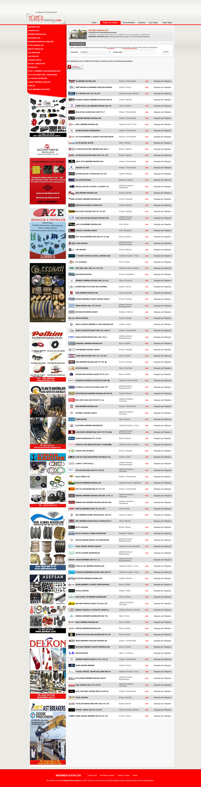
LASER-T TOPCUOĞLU (84, 463)
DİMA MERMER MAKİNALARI (86, 293)
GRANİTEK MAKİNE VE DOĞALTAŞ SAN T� (92, 380)
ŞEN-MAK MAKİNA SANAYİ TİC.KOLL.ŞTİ (91, 603)
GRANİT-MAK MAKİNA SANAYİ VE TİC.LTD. (92, 374)
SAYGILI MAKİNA (82, 591)
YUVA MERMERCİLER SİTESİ (39, 89)
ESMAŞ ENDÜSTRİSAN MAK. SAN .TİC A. (91, 337)
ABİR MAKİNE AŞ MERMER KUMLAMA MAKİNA (93, 87)
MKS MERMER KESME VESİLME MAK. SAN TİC (93, 515)
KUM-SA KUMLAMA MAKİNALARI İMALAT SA (93, 457)
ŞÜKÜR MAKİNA (81, 653)
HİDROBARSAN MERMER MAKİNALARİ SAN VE (93, 393)
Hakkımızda (92, 775)
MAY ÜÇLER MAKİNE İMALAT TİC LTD (90, 489)
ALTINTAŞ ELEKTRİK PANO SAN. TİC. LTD (91, 155)
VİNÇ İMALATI (33, 56)
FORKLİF (31, 86)
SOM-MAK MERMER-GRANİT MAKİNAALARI (92, 647)
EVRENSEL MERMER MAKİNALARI (88, 343)
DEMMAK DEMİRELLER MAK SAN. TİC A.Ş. (92, 280)
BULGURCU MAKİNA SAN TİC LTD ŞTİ (90, 211)
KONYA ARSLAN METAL (84, 451)
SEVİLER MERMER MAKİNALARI (87, 628)
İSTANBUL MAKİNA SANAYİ (86, 413)
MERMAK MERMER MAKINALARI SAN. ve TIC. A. (94, 495)
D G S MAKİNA (81, 262)
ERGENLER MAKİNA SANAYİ (86, 312)
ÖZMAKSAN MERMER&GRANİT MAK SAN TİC (93, 572)
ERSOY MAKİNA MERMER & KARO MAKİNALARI (94, 324)
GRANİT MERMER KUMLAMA (39, 82)
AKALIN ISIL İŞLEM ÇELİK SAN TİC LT (90, 112)
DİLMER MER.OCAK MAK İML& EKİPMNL (91, 287)
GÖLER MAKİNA (81, 368)
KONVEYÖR (32, 67)
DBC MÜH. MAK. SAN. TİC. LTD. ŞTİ (89, 268)
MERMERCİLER (34, 27)
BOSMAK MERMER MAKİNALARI (88, 199)
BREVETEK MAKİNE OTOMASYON (88, 205)
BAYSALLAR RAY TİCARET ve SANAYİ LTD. (92, 186)
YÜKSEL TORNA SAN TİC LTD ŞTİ (88, 710)
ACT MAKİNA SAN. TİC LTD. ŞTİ (87, 93)
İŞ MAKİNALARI (34, 38)
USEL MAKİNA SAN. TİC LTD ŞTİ (87, 685)
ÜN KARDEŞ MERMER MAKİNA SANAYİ (90, 678)
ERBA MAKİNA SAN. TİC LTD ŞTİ (88, 306)
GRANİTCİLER (33, 30)
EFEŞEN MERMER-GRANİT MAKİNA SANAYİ (92, 299)
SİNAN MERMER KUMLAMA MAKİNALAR (91, 641)
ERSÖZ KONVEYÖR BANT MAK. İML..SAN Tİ (92, 330)
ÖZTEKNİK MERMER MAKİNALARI (88, 578)
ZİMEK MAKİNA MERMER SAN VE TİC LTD (91, 716)
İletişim (135, 775)
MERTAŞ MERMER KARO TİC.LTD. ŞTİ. (90, 509)
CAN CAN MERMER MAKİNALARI (88, 224)
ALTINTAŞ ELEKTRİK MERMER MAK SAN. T (92, 149)
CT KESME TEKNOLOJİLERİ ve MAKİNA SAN (92, 256)
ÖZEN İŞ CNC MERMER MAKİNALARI (89, 566)
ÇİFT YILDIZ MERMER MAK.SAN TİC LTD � (92, 237)
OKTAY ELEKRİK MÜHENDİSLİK (87, 553)
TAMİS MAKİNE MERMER (85, 665)
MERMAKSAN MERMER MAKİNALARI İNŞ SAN (93, 502)
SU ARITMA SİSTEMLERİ (37, 78)
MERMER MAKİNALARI (37, 34)
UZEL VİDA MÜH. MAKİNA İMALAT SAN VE (91, 691)
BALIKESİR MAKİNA (83, 180)
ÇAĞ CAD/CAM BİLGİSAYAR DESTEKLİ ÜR (92, 218)
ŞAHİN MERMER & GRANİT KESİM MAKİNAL (92, 584)
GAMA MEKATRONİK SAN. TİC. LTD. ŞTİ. (91, 356)
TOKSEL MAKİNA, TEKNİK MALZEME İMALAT (93, 671)
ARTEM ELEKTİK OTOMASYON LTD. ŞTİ (91, 174)
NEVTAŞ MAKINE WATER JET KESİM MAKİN (92, 540)
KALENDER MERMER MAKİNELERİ (88, 425)
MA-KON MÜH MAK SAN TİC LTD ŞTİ (89, 470)
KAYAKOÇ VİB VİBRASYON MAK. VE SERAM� (93, 444)
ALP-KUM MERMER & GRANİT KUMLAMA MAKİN (94, 137)
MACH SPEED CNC (82, 477)
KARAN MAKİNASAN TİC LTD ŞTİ (88, 438)
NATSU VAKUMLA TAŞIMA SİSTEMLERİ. (90, 533)
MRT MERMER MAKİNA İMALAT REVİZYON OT (93, 521)
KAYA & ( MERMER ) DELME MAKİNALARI (44, 71)
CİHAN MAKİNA (81, 243)
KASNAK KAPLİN (34, 60)
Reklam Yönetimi (124, 775)
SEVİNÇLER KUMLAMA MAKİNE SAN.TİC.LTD (93, 634)
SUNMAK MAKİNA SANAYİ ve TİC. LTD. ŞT (91, 659)
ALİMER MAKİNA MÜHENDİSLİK (87, 130)
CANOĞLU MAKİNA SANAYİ (86, 230)
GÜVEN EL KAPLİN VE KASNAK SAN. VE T (91, 387)
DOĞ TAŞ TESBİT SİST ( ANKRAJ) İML (43, 75)
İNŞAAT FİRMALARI (35, 49)
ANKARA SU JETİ (82, 167)
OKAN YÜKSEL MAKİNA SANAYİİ (88, 546)
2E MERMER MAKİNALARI (85, 81)
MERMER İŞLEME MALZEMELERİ (40, 41)
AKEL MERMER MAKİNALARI (86, 124)
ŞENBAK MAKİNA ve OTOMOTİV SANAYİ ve (92, 610)
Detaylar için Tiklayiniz (162, 81)
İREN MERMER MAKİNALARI (86, 406)
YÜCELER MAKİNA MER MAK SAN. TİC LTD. (92, 704)
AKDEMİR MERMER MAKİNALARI (88, 118)
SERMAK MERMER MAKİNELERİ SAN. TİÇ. (91, 616)
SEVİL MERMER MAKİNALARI (86, 622)
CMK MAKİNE (80, 250)
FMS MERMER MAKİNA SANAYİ (87, 349)
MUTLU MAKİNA (81, 527)
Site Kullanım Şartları (107, 775)
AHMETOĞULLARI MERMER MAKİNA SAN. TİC (93, 106)
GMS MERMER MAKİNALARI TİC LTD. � (91, 362)
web (146, 81)
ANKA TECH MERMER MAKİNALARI (89, 161)
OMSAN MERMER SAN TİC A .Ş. (87, 560)
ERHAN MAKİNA (81, 318)
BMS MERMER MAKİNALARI (86, 193)
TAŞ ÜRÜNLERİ (34, 53)
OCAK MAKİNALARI (36, 45)
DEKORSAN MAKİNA (83, 274)
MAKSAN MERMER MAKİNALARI (88, 483)
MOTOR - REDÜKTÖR (36, 64)
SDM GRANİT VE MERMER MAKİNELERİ (90, 597)
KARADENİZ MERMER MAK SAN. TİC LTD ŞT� (93, 432)
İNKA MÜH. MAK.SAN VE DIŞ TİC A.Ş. (89, 400)
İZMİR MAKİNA (81, 419)
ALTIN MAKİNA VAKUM (84, 143)
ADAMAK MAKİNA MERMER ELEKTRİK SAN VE (93, 100)
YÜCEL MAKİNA (81, 697)
